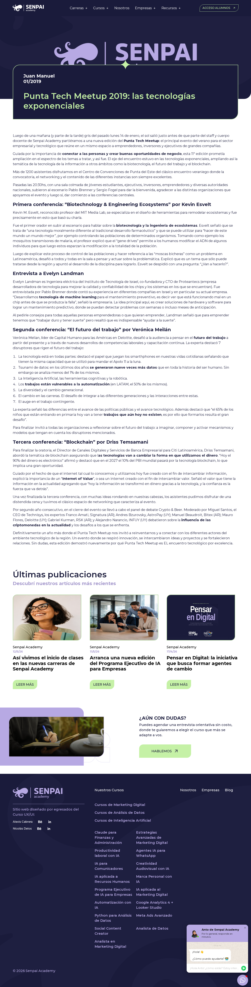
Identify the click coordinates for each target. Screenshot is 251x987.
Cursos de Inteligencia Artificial (123, 820)
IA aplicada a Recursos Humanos (112, 879)
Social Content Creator (108, 931)
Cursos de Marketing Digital (120, 805)
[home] (36, 8)
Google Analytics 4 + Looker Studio (154, 905)
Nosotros (121, 8)
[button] (78, 8)
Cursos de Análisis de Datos (120, 813)
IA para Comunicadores (109, 866)
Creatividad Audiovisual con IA (152, 866)
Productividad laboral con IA (107, 853)
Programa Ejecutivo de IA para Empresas (113, 892)
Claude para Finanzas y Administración (108, 837)
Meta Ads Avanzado (154, 915)
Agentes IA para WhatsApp (150, 853)
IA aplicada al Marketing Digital (152, 892)
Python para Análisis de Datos (113, 918)
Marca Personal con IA (154, 879)
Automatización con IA (113, 905)
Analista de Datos (152, 928)
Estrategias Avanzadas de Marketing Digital (152, 837)
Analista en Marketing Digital (110, 944)
